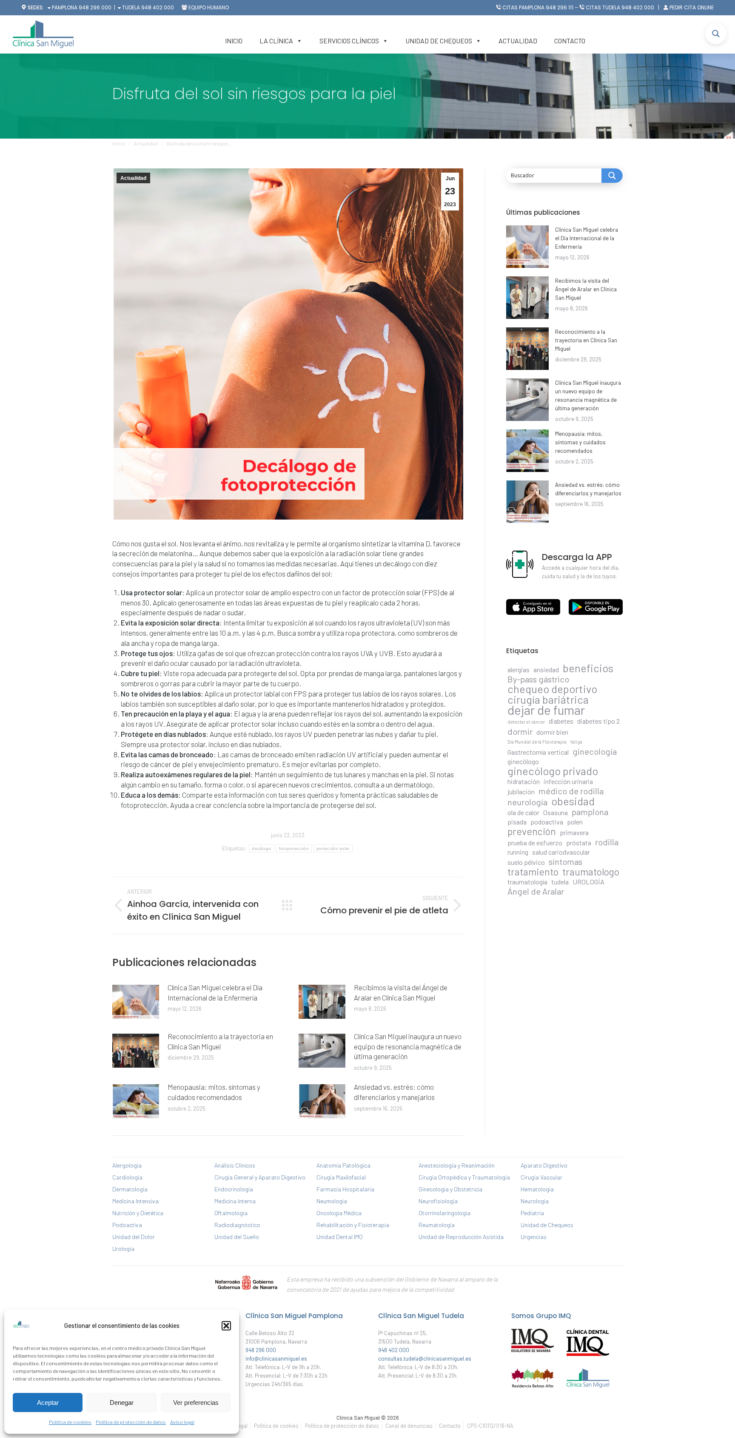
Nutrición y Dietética (137, 1212)
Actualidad (518, 41)
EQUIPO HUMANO (208, 7)
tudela (560, 882)
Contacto (569, 41)
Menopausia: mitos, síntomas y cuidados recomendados (214, 1092)
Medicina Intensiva (135, 1201)
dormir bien (552, 732)
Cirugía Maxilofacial (341, 1177)
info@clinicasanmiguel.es (276, 1358)
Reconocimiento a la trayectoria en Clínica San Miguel (220, 1041)
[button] (226, 1325)
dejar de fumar (546, 710)
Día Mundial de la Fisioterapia (537, 742)
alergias (518, 669)
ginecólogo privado (552, 771)
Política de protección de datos (131, 1422)
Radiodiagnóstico (237, 1224)
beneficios (588, 668)
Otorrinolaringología (444, 1212)
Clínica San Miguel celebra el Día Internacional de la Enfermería (215, 992)
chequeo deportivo (552, 689)
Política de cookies (70, 1422)
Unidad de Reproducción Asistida (461, 1236)
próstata (578, 842)
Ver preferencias (196, 1402)
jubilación (521, 791)
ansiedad (546, 669)
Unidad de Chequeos (438, 41)
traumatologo (590, 871)
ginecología (595, 751)
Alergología (127, 1165)
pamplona (590, 811)
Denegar (122, 1402)
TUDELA (130, 7)
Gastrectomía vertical (538, 752)
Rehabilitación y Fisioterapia (352, 1224)
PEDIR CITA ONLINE (691, 7)
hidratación (523, 781)
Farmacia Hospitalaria (345, 1189)
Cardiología (127, 1177)
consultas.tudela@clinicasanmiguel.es (424, 1358)
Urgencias (534, 1236)
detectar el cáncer (526, 722)
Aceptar (48, 1402)
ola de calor (523, 812)
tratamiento (532, 871)
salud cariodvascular (561, 852)
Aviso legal (182, 1422)
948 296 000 (95, 7)
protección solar (333, 848)
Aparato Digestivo (544, 1165)
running (517, 852)
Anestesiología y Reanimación (457, 1165)
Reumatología (437, 1224)
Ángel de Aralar (535, 891)
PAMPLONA (64, 7)
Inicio (233, 41)
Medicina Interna (235, 1201)
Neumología (331, 1201)
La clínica (276, 41)
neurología (527, 802)
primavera (574, 832)
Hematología (537, 1189)
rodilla (606, 842)
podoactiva (546, 822)
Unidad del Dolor (133, 1236)
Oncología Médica (339, 1212)
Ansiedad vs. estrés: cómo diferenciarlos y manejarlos (394, 1092)
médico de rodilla (571, 791)
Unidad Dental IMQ (339, 1236)
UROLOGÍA (588, 882)
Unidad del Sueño (236, 1236)
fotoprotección (294, 848)
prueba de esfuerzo (534, 842)
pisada (517, 822)
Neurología (535, 1201)
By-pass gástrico (538, 679)
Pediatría (532, 1212)
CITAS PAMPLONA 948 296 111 (537, 7)
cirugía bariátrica (548, 699)
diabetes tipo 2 (598, 721)
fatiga (576, 742)
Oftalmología (231, 1212)
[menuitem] (276, 1425)
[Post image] (135, 1002)
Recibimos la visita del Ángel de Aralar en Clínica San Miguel (400, 992)
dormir (520, 731)
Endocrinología (233, 1189)
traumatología (527, 882)
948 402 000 (157, 7)
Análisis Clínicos (234, 1165)
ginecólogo (523, 761)
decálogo (261, 848)
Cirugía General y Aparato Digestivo (259, 1177)
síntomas (565, 861)
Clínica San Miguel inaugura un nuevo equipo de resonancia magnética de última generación (408, 1046)
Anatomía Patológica (343, 1165)
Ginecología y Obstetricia (450, 1189)
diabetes (561, 721)
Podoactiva (127, 1224)
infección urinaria (568, 781)
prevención (531, 831)
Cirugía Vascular (541, 1177)
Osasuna (555, 812)
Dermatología (130, 1189)
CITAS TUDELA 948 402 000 (620, 7)
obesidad (573, 801)
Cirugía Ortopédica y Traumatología (464, 1177)
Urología (123, 1248)
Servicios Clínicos (349, 41)
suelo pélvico (526, 862)
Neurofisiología (438, 1201)
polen (575, 822)
